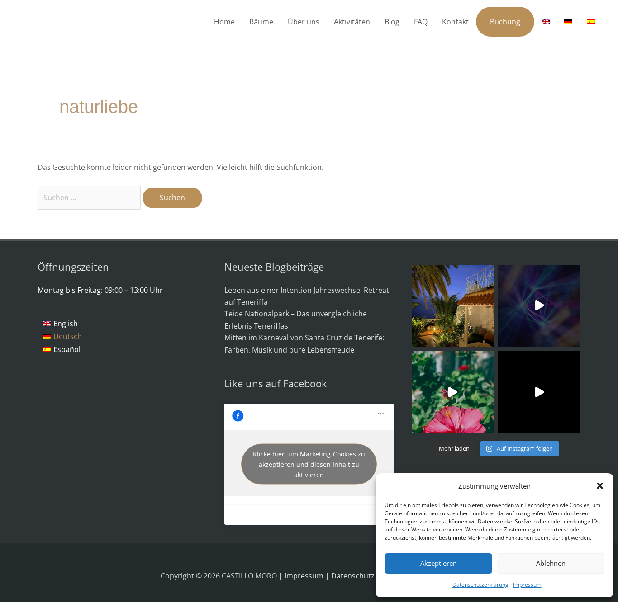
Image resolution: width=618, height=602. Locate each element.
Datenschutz (353, 576)
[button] (599, 485)
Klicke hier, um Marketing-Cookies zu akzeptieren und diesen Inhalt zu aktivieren (309, 464)
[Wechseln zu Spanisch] (591, 22)
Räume (261, 22)
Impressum (527, 584)
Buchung (505, 22)
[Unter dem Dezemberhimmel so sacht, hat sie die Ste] (453, 306)
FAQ (421, 22)
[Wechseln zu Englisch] (545, 22)
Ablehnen (551, 563)
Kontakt (455, 22)
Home (224, 22)
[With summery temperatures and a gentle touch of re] (453, 392)
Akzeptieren (438, 563)
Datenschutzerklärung (480, 584)
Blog (392, 22)
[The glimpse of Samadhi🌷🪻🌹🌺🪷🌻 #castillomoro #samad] (539, 392)
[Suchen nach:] (90, 197)
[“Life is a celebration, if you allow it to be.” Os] (539, 306)
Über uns (303, 22)
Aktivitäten (352, 22)
